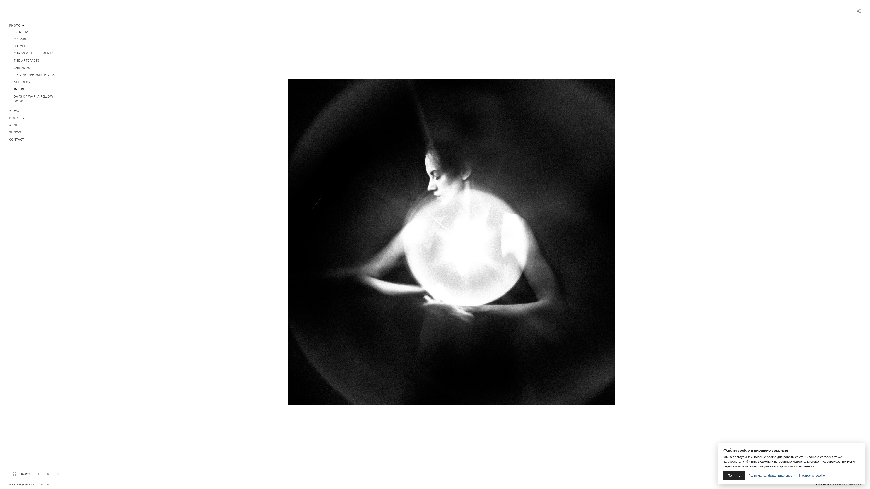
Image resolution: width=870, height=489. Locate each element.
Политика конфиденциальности (771, 475)
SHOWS (15, 132)
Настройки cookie (812, 475)
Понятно (734, 475)
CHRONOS (22, 67)
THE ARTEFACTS (27, 60)
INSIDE (19, 89)
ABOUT (14, 125)
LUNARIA (21, 31)
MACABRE (21, 39)
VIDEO (14, 110)
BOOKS (15, 118)
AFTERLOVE (23, 82)
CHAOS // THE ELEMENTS (34, 53)
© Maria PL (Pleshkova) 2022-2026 (29, 484)
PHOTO (15, 25)
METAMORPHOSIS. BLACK (34, 74)
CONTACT (16, 139)
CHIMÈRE (21, 46)
